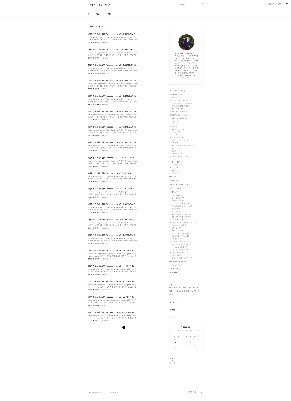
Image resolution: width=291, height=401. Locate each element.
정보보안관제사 (178, 228)
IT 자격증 (174, 192)
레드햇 (175, 143)
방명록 (109, 14)
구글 (175, 135)
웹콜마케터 (176, 255)
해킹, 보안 (175, 188)
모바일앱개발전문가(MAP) (181, 214)
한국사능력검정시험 (177, 261)
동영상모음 (175, 272)
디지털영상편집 (178, 211)
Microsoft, (179, 291)
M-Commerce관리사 (179, 247)
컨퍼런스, (179, 288)
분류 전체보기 (176, 90)
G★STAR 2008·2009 (179, 111)
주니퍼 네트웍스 (178, 162)
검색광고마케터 (178, 209)
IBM (174, 126)
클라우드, (196, 291)
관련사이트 (192, 392)
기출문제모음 (177, 265)
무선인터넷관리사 (178, 252)
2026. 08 (186, 327)
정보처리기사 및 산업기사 (181, 233)
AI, (192, 291)
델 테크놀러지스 (178, 137)
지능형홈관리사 (178, 239)
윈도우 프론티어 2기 (180, 156)
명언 (172, 176)
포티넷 (175, 170)
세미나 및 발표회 (177, 115)
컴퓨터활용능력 (178, 198)
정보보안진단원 (178, 230)
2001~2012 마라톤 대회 (181, 106)
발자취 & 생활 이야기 (180, 100)
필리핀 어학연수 (178, 109)
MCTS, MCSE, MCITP (180, 244)
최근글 (171, 302)
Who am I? (176, 98)
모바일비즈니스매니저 (180, 250)
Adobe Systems (179, 118)
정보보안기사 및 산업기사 (181, 236)
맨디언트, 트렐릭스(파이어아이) (183, 145)
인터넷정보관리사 (179, 200)
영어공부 (174, 180)
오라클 (175, 151)
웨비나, (185, 288)
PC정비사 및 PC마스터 (180, 220)
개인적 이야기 (175, 94)
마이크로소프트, (193, 288)
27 (190, 345)
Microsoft (177, 129)
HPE (174, 124)
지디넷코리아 (177, 165)
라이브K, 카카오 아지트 (180, 140)
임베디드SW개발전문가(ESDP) (182, 258)
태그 (98, 14)
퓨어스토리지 (177, 173)
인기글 (178, 302)
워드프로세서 (177, 195)
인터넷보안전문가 (179, 225)
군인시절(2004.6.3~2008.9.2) (182, 103)
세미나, (171, 294)
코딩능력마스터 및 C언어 (181, 217)
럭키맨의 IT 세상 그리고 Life (100, 4)
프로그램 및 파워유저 (93, 42)
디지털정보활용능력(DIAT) (182, 206)
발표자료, (172, 288)
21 (194, 342)
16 (175, 342)
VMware (176, 132)
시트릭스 (176, 148)
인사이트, (187, 291)
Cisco (175, 121)
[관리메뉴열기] (287, 4)
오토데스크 (177, 154)
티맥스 (175, 167)
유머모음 (174, 268)
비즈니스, (172, 291)
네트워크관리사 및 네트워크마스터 (184, 222)
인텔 (175, 159)
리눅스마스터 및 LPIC (180, 203)
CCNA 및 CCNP (178, 241)
